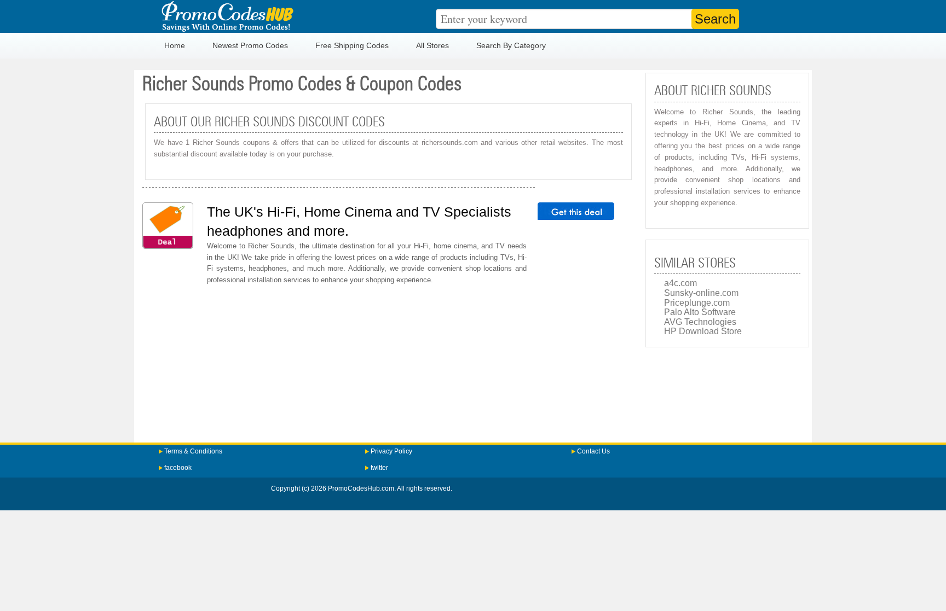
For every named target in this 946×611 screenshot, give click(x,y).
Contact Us (593, 451)
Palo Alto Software (700, 312)
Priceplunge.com (697, 302)
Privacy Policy (391, 451)
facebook (178, 468)
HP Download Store (703, 331)
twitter (379, 468)
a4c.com (680, 283)
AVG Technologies (700, 322)
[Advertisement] (388, 360)
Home (174, 45)
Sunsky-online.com (701, 293)
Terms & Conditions (193, 451)
